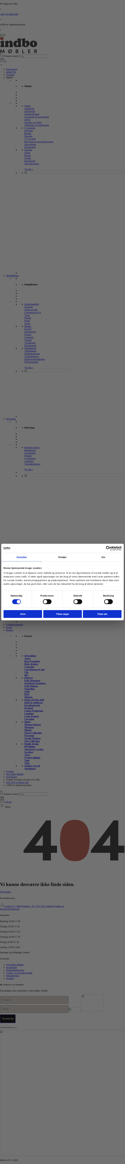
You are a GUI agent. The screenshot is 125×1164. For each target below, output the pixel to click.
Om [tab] (103, 557)
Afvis (23, 614)
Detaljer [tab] (62, 557)
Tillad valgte (62, 614)
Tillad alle (102, 614)
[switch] (47, 601)
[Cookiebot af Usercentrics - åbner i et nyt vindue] (108, 548)
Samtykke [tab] (21, 557)
